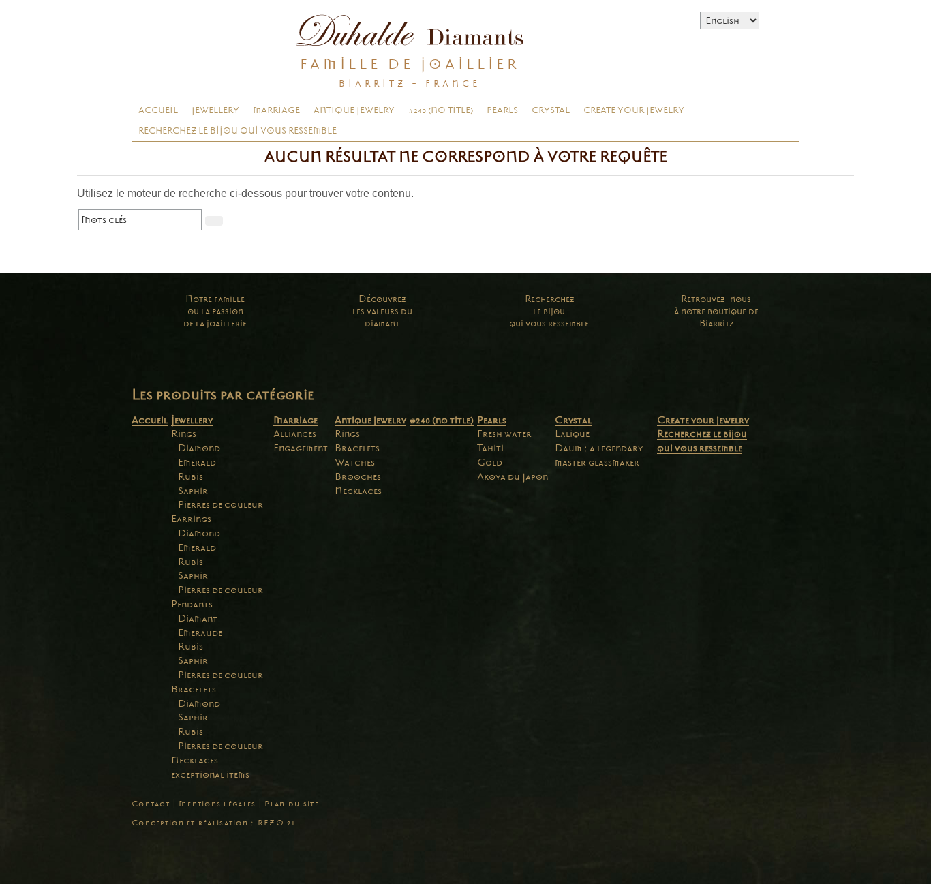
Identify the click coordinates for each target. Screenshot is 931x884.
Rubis (190, 476)
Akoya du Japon (512, 476)
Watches (355, 462)
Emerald (197, 462)
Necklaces (194, 760)
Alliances (294, 433)
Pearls (502, 110)
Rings (183, 433)
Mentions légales (217, 803)
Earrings (191, 518)
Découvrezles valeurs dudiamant (382, 311)
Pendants (192, 603)
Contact (151, 803)
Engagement (300, 447)
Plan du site (291, 803)
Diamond (199, 447)
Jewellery (215, 110)
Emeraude (200, 632)
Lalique (572, 433)
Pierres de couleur (220, 504)
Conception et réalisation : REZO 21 (213, 823)
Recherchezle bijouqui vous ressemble (549, 311)
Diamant (197, 618)
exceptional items (210, 774)
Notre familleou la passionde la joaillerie (215, 311)
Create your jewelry (633, 110)
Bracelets (193, 689)
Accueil (158, 110)
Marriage (276, 110)
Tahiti (490, 447)
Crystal (551, 110)
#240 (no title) (440, 110)
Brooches (358, 476)
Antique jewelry (354, 110)
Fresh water (504, 433)
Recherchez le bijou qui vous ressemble (237, 131)
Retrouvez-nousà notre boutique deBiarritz (716, 311)
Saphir (193, 490)
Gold (489, 462)
